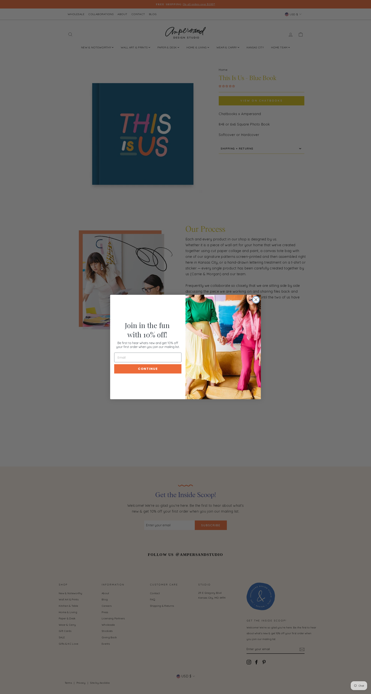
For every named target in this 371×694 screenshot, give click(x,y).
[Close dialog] (256, 299)
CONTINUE (148, 369)
